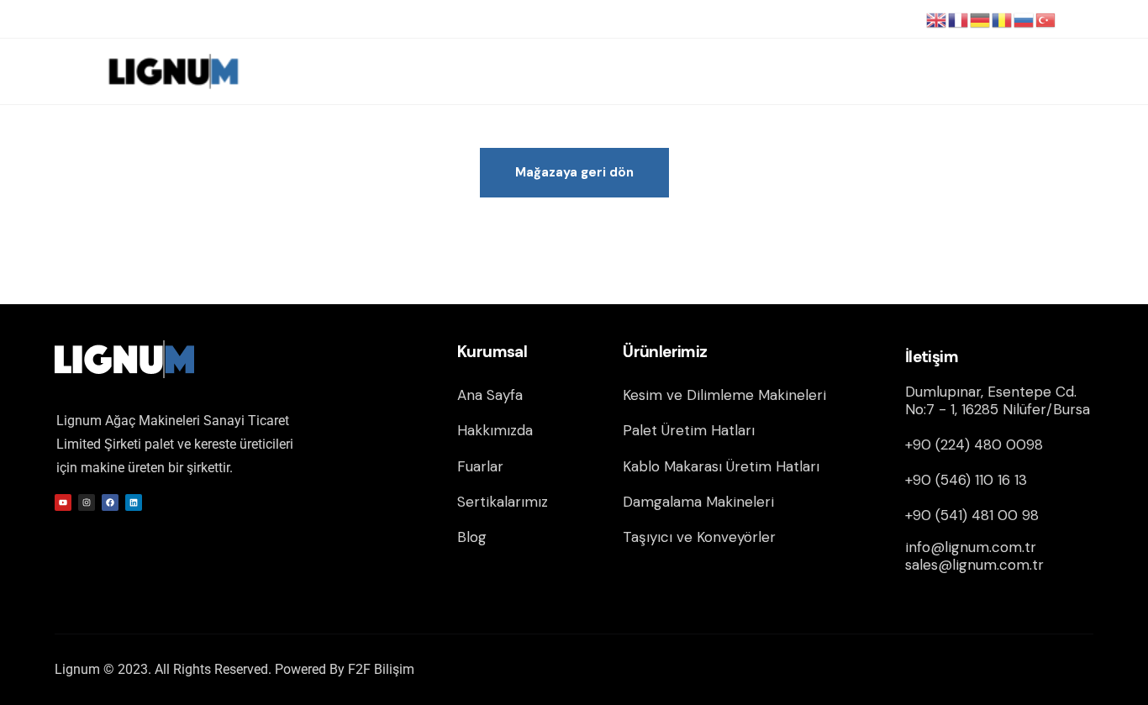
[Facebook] (110, 502)
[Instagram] (86, 502)
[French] (959, 19)
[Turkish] (1046, 19)
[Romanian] (1003, 19)
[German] (981, 19)
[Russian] (1024, 19)
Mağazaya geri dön (574, 172)
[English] (937, 19)
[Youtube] (63, 502)
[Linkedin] (133, 502)
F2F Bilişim (381, 669)
